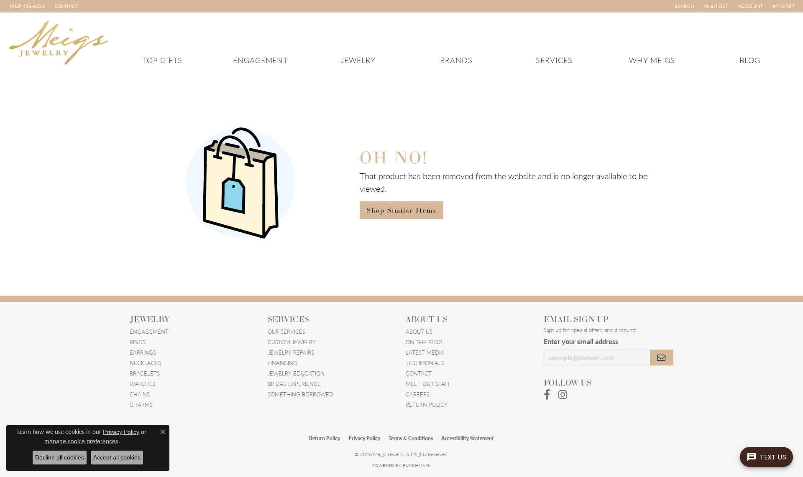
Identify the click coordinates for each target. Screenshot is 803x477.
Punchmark (416, 465)
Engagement (260, 60)
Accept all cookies (117, 457)
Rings (138, 342)
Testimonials (425, 363)
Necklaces (145, 363)
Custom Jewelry (292, 342)
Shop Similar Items (401, 210)
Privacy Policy (364, 438)
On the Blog (424, 342)
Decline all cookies (59, 457)
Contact (419, 373)
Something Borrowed (300, 394)
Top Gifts (162, 60)
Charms (141, 404)
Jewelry (358, 60)
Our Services (286, 331)
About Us (419, 331)
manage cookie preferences (81, 441)
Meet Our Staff (428, 384)
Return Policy (427, 404)
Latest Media (425, 352)
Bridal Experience (294, 384)
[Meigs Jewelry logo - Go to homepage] (58, 41)
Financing (282, 363)
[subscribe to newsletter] (661, 357)
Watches (143, 384)
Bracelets (145, 373)
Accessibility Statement (467, 438)
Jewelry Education (296, 373)
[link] (26, 6)
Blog (749, 60)
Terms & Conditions (411, 438)
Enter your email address (581, 341)
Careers (418, 394)
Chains (140, 394)
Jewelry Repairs (291, 352)
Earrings (143, 352)
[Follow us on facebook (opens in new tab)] (547, 395)
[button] (683, 6)
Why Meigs (652, 60)
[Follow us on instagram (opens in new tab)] (562, 395)
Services (554, 60)
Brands (456, 60)
